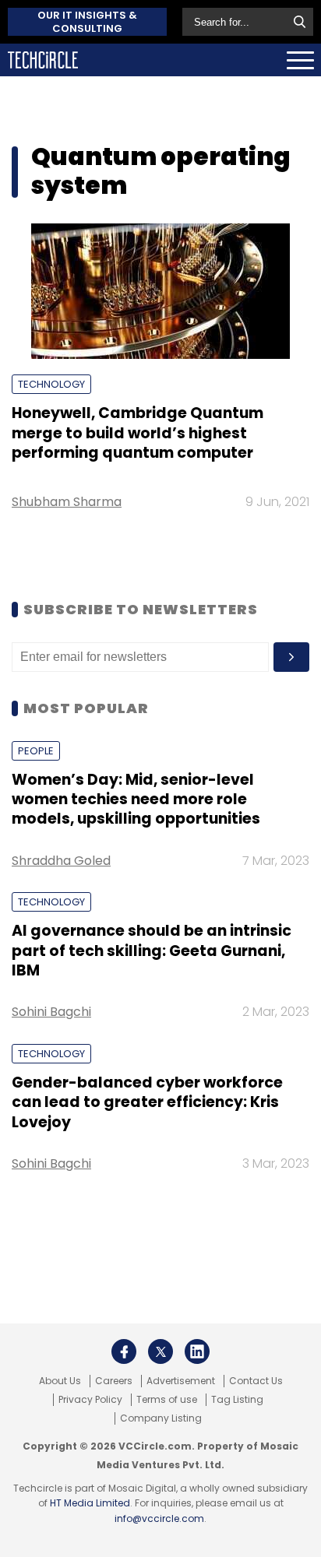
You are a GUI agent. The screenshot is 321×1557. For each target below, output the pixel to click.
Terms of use (166, 1400)
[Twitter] (160, 1351)
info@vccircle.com (159, 1518)
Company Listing (161, 1418)
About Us (60, 1381)
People (36, 750)
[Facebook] (123, 1351)
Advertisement (180, 1381)
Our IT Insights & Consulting (87, 22)
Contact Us (256, 1381)
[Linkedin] (197, 1351)
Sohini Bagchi (51, 1012)
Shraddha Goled (61, 861)
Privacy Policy (90, 1400)
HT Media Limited (90, 1503)
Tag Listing (237, 1400)
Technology (51, 384)
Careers (113, 1381)
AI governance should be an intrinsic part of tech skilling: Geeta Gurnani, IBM (151, 950)
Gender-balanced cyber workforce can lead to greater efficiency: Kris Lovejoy (147, 1102)
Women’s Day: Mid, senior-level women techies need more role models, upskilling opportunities (136, 799)
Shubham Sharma (67, 502)
